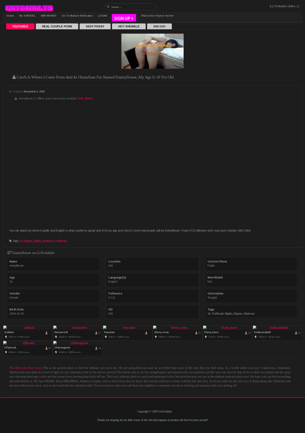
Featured (20, 26)
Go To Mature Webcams (77, 15)
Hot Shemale (128, 26)
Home (10, 15)
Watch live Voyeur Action (157, 15)
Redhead (61, 241)
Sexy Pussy (95, 26)
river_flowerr (85, 98)
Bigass (28, 241)
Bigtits (37, 241)
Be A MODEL (27, 15)
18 (20, 241)
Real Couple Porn (57, 26)
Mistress (48, 241)
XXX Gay (159, 26)
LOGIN (102, 15)
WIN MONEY (48, 15)
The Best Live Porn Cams (25, 367)
